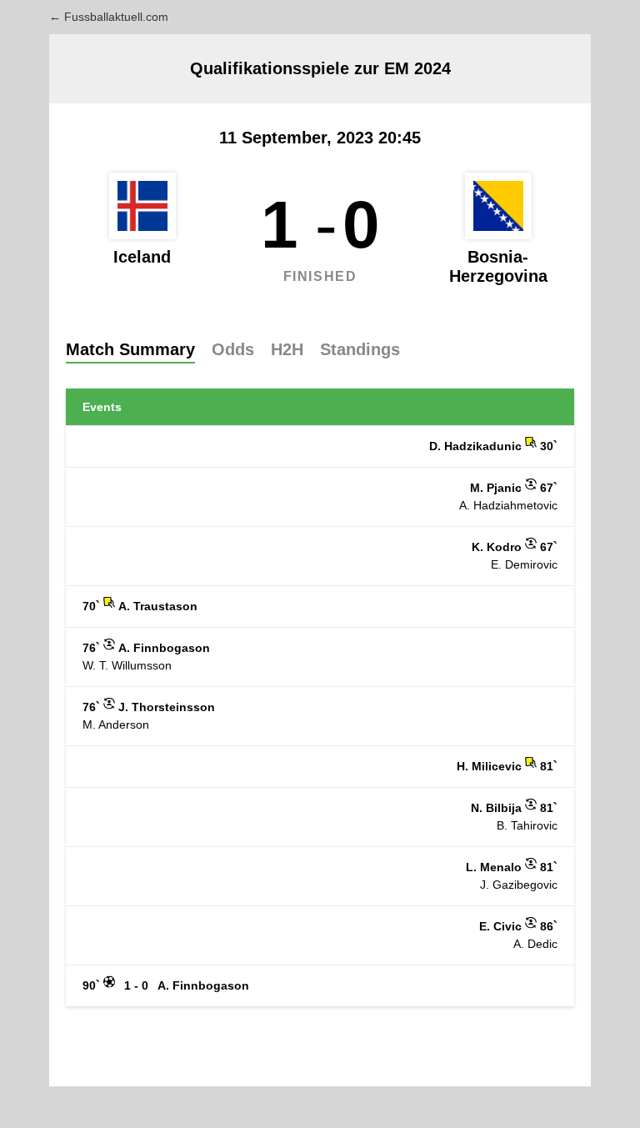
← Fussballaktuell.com (108, 16)
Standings (360, 349)
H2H (287, 349)
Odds (233, 349)
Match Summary (130, 349)
